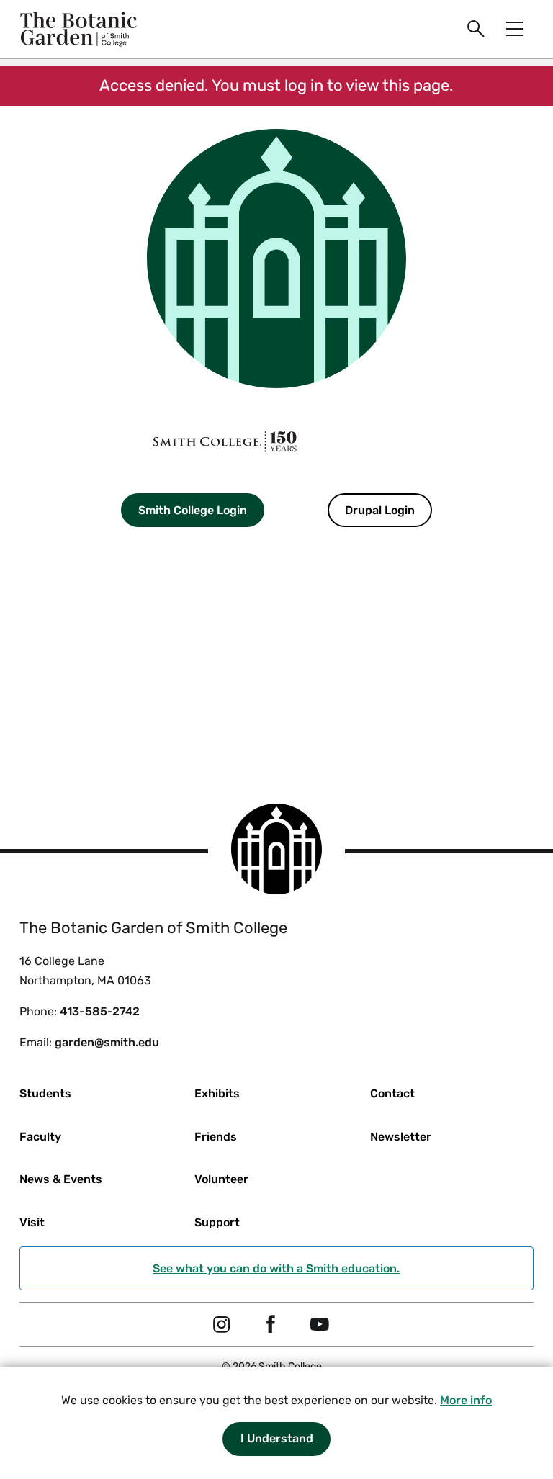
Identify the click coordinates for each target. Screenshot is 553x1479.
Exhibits (217, 1093)
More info (466, 1400)
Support (217, 1222)
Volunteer (221, 1179)
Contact (392, 1093)
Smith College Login (192, 510)
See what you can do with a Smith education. (276, 1268)
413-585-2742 (100, 1011)
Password (117, 640)
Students (45, 1093)
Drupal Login (380, 510)
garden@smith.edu (107, 1042)
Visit (32, 1222)
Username (117, 560)
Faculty (40, 1136)
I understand (276, 1438)
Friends (215, 1136)
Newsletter (400, 1136)
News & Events (60, 1179)
